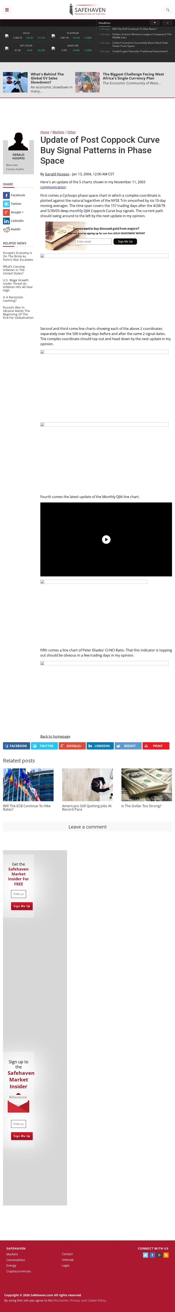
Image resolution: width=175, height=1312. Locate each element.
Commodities (15, 1260)
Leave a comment (88, 826)
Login (66, 1265)
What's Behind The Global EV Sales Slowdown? (47, 78)
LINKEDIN (102, 746)
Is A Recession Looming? (13, 299)
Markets (12, 1254)
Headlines (105, 23)
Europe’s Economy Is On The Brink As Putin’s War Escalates (18, 256)
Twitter (16, 204)
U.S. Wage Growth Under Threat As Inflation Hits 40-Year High (18, 285)
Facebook (18, 195)
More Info (12, 165)
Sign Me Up (21, 906)
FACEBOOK (18, 746)
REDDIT (130, 746)
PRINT (158, 746)
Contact (67, 1254)
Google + (17, 212)
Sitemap (68, 1260)
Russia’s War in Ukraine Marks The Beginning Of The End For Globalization (18, 312)
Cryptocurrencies (18, 1271)
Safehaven (16, 1248)
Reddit (15, 229)
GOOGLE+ (74, 746)
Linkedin (17, 221)
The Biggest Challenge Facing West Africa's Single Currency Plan (133, 76)
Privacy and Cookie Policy (88, 1300)
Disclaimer (61, 1300)
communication (53, 187)
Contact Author (15, 169)
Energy (11, 1265)
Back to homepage (55, 736)
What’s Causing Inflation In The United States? (14, 269)
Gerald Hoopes (57, 174)
